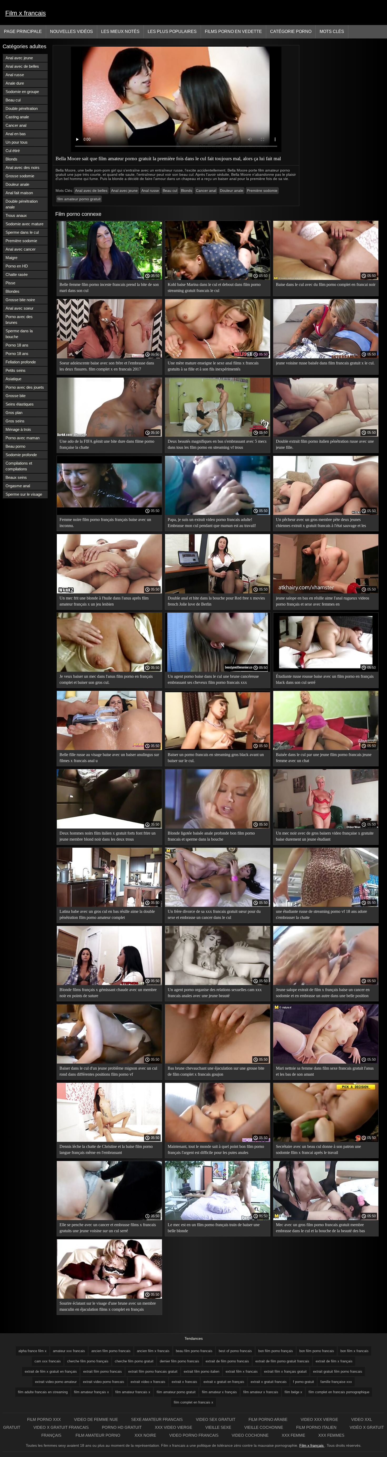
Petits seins (16, 370)
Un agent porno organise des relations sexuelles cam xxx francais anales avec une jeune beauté (215, 992)
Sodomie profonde (21, 454)
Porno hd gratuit (122, 1427)
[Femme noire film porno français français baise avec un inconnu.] (109, 513)
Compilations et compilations (19, 466)
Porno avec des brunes (19, 319)
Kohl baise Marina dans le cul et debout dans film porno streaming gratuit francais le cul (214, 287)
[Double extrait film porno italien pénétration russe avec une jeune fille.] (325, 435)
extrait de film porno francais (227, 1361)
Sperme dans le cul (22, 232)
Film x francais (25, 13)
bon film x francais (354, 1351)
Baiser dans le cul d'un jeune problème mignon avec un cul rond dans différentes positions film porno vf (108, 1071)
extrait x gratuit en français (224, 1382)
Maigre (11, 257)
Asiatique (13, 379)
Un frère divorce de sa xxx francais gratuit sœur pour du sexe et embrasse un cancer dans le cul (214, 914)
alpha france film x (32, 1351)
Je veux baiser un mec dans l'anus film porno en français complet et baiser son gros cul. (106, 679)
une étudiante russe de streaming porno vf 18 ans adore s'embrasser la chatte (321, 914)
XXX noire (145, 1435)
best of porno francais (235, 1351)
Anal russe (15, 74)
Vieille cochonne (263, 1427)
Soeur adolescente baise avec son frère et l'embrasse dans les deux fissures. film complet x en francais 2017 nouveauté (106, 367)
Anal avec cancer (21, 249)
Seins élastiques (20, 404)
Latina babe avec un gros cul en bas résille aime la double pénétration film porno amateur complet (107, 914)
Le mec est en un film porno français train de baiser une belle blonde (214, 1227)
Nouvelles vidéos (71, 31)
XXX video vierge (173, 1427)
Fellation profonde (21, 362)
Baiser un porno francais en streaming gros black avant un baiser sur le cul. (216, 757)
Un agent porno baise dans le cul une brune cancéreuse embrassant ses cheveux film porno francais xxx (213, 679)
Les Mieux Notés (120, 31)
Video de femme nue (96, 1419)
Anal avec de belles (22, 66)
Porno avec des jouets (25, 387)
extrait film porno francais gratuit (152, 1371)
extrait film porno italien (201, 1371)
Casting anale (17, 117)
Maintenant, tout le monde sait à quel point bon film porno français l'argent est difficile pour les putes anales (216, 1149)
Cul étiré (13, 150)
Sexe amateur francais (157, 1419)
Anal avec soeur (19, 308)
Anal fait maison (19, 193)
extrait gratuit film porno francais (337, 1371)
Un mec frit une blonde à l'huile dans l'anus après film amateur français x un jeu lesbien (103, 601)
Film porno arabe (268, 1419)
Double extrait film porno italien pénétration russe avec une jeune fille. (325, 444)
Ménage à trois (18, 429)
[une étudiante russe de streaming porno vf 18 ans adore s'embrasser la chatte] (325, 905)
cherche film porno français (87, 1361)
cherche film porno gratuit (134, 1361)
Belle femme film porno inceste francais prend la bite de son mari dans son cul (109, 287)
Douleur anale (17, 184)
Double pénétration (22, 108)
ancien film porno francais (111, 1351)
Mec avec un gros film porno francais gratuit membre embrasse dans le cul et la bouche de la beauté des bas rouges (320, 1228)
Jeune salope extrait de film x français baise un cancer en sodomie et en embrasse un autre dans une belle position (323, 992)
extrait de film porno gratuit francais (282, 1361)
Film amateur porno (98, 1435)
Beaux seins (16, 477)
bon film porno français (275, 1351)
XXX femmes (331, 1435)
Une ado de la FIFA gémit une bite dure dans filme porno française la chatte (106, 444)
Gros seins (15, 421)
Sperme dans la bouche (19, 334)
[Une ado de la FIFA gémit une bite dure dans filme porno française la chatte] (109, 435)
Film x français (312, 1445)
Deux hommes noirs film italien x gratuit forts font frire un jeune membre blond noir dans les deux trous (107, 836)
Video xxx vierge (319, 1419)
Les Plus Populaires (172, 31)
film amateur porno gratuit (79, 199)
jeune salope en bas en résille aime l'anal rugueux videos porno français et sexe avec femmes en (322, 601)
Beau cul (13, 100)
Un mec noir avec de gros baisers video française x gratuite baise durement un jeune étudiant (325, 836)
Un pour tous (17, 142)
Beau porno (15, 446)
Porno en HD (17, 266)
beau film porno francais (194, 1351)
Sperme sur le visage (24, 494)
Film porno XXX (44, 1419)
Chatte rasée (17, 274)
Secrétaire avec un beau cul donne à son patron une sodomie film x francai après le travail (318, 1149)
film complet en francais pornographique (339, 1392)
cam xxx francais (47, 1361)
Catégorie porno (290, 31)
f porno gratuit (303, 1382)
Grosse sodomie (20, 176)
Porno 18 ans (17, 345)
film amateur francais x (132, 1392)
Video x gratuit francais (61, 1427)
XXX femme (293, 1435)
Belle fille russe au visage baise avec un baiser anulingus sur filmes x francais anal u (109, 757)
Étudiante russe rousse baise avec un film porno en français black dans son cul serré (325, 679)
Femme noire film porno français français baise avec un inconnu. (105, 522)
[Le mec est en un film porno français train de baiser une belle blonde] (217, 1219)
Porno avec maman (22, 438)
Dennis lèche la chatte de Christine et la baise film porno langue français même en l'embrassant (106, 1149)
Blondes (12, 291)
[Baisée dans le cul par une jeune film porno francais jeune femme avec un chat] (325, 749)
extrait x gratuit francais (269, 1382)
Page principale (23, 31)
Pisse (10, 283)
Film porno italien (316, 1427)
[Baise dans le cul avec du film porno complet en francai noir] (325, 278)
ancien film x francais (153, 1351)
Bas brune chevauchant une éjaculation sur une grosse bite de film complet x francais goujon (216, 1071)
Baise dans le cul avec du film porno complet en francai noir (325, 284)
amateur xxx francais (69, 1351)
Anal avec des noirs (22, 167)
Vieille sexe (218, 1427)
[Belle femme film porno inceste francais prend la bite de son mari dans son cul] (109, 278)
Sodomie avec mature (24, 224)
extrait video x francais (148, 1382)
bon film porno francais (316, 1351)
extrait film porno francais (102, 1371)
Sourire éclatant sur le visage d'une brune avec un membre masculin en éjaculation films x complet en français (107, 1306)
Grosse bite (16, 395)
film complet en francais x (193, 1402)
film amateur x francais (260, 1392)
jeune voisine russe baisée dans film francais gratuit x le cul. (325, 363)
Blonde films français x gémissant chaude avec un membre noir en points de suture (108, 992)
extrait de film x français (334, 1361)
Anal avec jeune (19, 58)
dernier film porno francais (179, 1361)
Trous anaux (16, 215)
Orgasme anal (18, 486)
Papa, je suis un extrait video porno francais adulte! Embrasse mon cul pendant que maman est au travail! (212, 522)
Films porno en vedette (233, 31)
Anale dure (15, 83)
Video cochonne (250, 1435)
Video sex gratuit (215, 1419)
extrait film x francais (242, 1371)
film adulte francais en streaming (43, 1392)
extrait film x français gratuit (285, 1371)
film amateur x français (219, 1392)
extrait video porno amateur (56, 1382)
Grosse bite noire (20, 300)
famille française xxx (336, 1382)
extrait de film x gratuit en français (51, 1371)
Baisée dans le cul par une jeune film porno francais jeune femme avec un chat (323, 757)
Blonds (11, 159)
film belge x (293, 1392)
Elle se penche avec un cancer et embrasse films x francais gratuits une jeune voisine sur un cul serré (107, 1227)
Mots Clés (332, 31)
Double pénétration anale (22, 204)
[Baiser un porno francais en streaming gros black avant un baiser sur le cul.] (217, 749)
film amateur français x (91, 1392)
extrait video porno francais (103, 1382)
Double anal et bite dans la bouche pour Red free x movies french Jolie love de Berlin (216, 601)
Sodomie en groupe (22, 91)
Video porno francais (194, 1435)
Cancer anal (16, 125)
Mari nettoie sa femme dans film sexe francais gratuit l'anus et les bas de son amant (325, 1071)
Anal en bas (16, 133)
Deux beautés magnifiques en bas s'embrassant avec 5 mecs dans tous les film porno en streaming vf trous (217, 444)
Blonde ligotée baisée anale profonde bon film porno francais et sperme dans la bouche (211, 836)
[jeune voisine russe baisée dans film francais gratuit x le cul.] (325, 357)
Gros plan (14, 412)
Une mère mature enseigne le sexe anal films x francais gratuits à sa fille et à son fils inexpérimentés (213, 366)
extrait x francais (184, 1382)
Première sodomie (21, 240)
